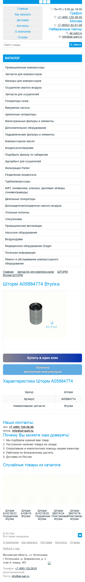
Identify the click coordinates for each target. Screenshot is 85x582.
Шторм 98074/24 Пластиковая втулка (60, 514)
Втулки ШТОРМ (13, 275)
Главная (22, 8)
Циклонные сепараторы (20, 114)
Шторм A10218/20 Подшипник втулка (42, 514)
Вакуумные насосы (17, 107)
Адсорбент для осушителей (23, 161)
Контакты (23, 25)
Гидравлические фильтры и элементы (29, 134)
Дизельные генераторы (20, 199)
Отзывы (23, 37)
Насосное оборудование (21, 232)
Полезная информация (20, 252)
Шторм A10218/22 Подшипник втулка (10, 514)
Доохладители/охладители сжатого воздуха (33, 205)
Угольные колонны (17, 212)
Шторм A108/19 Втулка (26, 513)
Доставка (23, 20)
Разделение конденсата (20, 174)
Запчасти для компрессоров (23, 74)
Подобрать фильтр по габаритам (26, 154)
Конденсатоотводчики (19, 147)
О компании (23, 31)
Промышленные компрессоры (24, 67)
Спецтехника (13, 219)
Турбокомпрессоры (17, 181)
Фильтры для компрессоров (23, 80)
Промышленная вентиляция (23, 225)
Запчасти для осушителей (22, 94)
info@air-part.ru (22, 430)
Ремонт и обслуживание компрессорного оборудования (31, 261)
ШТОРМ (62, 271)
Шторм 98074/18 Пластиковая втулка (76, 514)
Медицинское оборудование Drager (28, 246)
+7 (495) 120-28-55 (21, 427)
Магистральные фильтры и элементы (29, 121)
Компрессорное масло (20, 141)
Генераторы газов (16, 101)
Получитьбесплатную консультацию (42, 369)
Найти (77, 44)
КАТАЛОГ (12, 58)
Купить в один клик (42, 358)
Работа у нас (11, 548)
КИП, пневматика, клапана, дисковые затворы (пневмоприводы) (35, 190)
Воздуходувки (14, 239)
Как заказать (23, 14)
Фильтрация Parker (17, 168)
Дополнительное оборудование (25, 127)
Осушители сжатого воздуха (23, 87)
